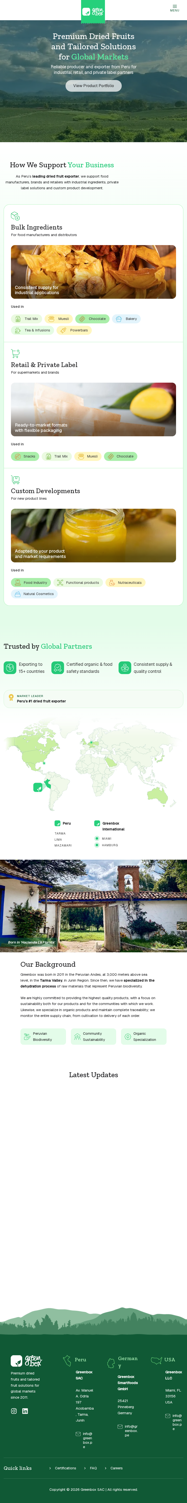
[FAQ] (90, 1468)
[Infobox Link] (77, 1440)
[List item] (14, 1411)
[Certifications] (62, 1468)
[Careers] (113, 1468)
